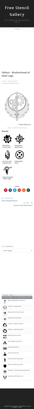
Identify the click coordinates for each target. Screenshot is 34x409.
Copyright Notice (8, 406)
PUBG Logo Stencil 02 (13, 347)
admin (4, 81)
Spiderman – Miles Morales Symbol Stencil (19, 370)
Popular (5, 295)
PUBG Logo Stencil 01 (13, 353)
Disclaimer (15, 406)
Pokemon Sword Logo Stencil (15, 358)
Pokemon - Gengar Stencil (14, 306)
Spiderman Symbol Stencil (14, 318)
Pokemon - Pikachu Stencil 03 (15, 323)
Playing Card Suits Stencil (14, 335)
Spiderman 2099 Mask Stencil (15, 376)
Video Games (15, 83)
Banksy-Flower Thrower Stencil (16, 312)
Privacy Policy (22, 406)
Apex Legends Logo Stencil (15, 341)
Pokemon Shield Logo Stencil (15, 364)
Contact (20, 407)
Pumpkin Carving (7, 83)
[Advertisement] (17, 53)
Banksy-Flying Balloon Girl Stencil (16, 300)
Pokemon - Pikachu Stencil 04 (15, 329)
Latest (11, 295)
